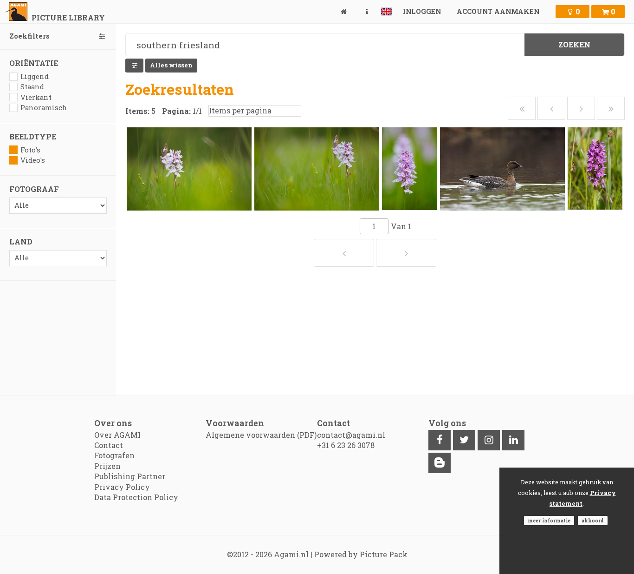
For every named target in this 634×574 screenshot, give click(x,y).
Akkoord (593, 520)
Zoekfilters (29, 36)
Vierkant (36, 97)
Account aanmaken (498, 11)
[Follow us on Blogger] (439, 463)
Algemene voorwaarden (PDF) (261, 435)
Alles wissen (171, 65)
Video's (32, 160)
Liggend (34, 76)
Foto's (30, 149)
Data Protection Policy (136, 497)
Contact (108, 445)
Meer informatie (549, 520)
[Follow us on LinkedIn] (513, 440)
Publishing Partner (129, 476)
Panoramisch (43, 107)
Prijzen (107, 466)
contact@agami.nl (351, 435)
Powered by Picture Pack (361, 554)
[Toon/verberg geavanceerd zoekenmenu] (134, 66)
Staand (32, 86)
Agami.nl (291, 554)
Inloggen (422, 11)
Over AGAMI (117, 435)
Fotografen (114, 455)
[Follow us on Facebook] (439, 440)
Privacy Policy (122, 487)
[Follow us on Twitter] (464, 440)
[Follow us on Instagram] (489, 440)
